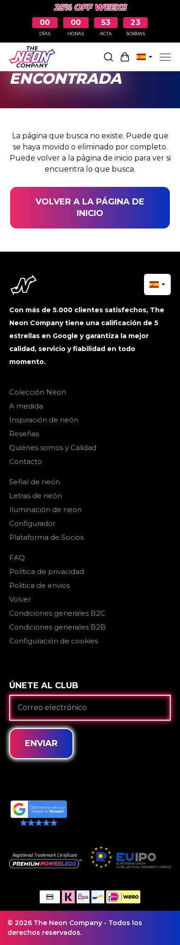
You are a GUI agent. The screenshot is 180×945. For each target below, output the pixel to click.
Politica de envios (39, 585)
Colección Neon (37, 392)
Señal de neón (34, 481)
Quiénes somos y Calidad (52, 447)
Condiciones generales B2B (57, 627)
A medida (26, 405)
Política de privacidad (46, 571)
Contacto (25, 461)
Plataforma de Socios (46, 537)
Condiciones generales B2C (57, 613)
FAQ (17, 557)
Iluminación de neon (45, 509)
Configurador (32, 523)
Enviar (41, 743)
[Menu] (165, 56)
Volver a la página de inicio (90, 207)
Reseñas (24, 433)
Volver (20, 599)
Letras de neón (35, 495)
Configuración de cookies (53, 640)
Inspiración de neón (43, 419)
